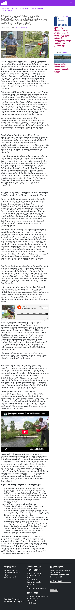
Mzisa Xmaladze (21, 28)
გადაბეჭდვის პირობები (12, 573)
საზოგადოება (8, 11)
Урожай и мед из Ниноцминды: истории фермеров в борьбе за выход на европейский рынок (27, 320)
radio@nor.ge (31, 603)
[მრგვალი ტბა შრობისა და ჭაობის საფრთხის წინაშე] (62, 58)
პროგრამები (5, 8)
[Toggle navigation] (71, 3)
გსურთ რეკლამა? (10, 577)
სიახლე (14, 8)
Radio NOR (3, 320)
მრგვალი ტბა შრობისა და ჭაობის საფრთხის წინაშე (62, 68)
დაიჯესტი (65, 16)
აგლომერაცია (24, 8)
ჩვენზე (6, 575)
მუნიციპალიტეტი (37, 8)
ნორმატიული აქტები (11, 570)
